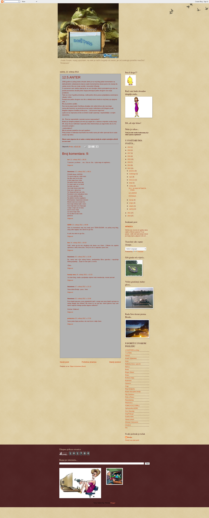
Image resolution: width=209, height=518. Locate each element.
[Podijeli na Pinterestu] (97, 147)
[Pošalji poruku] (85, 146)
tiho (126, 428)
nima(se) (128, 425)
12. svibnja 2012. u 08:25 (78, 159)
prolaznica (70, 318)
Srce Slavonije (129, 411)
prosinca (132, 171)
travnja (131, 200)
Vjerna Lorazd (129, 419)
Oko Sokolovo (129, 394)
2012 (129, 168)
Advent (127, 355)
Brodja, (129, 437)
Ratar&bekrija (129, 400)
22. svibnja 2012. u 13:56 (83, 298)
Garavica (128, 383)
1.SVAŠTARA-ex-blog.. (132, 350)
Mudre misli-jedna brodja (133, 391)
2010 (129, 216)
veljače (131, 206)
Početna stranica (89, 362)
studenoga (132, 174)
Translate (140, 251)
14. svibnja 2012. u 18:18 (78, 242)
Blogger (112, 503)
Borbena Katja (129, 378)
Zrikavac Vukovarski (131, 422)
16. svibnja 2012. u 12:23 (84, 274)
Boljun (127, 375)
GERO (69, 225)
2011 (129, 213)
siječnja (131, 209)
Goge (127, 386)
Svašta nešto (129, 416)
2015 (129, 159)
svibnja (131, 186)
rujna (131, 177)
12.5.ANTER (133, 193)
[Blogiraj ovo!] (91, 147)
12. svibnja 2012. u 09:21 (83, 171)
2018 (129, 150)
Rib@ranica (128, 403)
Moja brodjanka (130, 389)
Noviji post (64, 362)
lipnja (131, 183)
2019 (129, 147)
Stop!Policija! (129, 414)
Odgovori (70, 165)
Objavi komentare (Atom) (78, 366)
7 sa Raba (128, 353)
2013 (129, 165)
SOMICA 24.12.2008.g (132, 405)
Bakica (127, 367)
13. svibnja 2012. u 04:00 (80, 225)
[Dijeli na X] (93, 147)
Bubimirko (128, 380)
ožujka (131, 203)
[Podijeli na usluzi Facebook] (95, 147)
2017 (129, 153)
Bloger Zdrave (129, 372)
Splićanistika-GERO (131, 408)
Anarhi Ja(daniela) (131, 358)
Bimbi (127, 369)
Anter (127, 361)
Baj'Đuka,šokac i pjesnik (133, 364)
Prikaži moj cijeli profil (132, 440)
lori (68, 159)
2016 (129, 156)
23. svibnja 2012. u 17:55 (83, 318)
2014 (129, 162)
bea (68, 242)
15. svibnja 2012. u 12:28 (83, 257)
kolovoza (132, 180)
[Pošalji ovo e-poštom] (89, 147)
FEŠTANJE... (133, 196)
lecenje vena (71, 274)
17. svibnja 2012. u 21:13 (83, 286)
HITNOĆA (129, 226)
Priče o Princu (129, 397)
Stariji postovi (115, 362)
